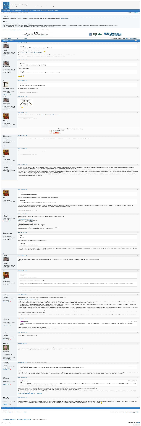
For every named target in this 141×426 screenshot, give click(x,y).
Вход (23, 10)
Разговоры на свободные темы (24, 30)
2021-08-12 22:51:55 (22, 377)
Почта (30, 10)
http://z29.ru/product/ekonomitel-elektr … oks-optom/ (49, 114)
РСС (137, 40)
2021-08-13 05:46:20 (22, 397)
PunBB (138, 422)
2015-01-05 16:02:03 (22, 148)
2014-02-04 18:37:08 (22, 80)
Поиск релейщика (36, 10)
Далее (25, 38)
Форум (4, 10)
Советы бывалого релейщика (19, 5)
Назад (9, 38)
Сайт (4, 146)
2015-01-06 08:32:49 (22, 232)
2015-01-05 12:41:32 (22, 112)
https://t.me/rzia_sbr (64, 18)
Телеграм (56, 10)
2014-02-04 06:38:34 (22, 42)
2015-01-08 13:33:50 (22, 270)
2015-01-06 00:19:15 (22, 213)
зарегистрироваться (134, 38)
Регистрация (18, 10)
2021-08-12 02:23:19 (22, 332)
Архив (26, 10)
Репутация (5, 94)
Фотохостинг (50, 10)
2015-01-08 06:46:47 (22, 255)
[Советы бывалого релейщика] (6, 5)
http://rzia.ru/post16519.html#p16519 (25, 221)
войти (126, 38)
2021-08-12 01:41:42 (22, 318)
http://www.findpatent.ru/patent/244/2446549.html (32, 52)
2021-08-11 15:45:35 (22, 294)
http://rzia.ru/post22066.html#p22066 (25, 219)
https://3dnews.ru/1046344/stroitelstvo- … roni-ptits (28, 299)
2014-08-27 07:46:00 (22, 96)
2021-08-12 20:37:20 (22, 362)
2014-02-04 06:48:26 (22, 59)
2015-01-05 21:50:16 (22, 189)
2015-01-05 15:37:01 (22, 135)
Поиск (13, 10)
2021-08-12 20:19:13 (22, 343)
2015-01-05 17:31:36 (22, 164)
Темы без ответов (131, 12)
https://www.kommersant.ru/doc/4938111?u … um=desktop (30, 393)
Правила (8, 10)
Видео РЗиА (43, 10)
